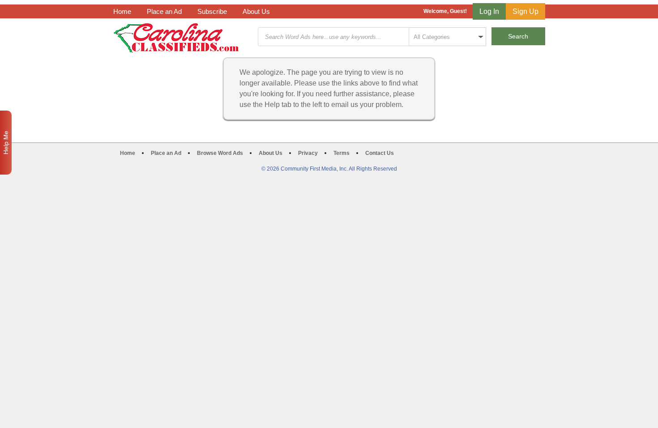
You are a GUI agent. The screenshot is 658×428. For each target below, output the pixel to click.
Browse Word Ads (220, 153)
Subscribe (212, 11)
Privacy (308, 153)
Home (122, 11)
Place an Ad (164, 11)
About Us (256, 11)
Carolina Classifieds (176, 38)
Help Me (5, 142)
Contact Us (379, 153)
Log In (489, 11)
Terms (341, 153)
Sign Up (525, 11)
